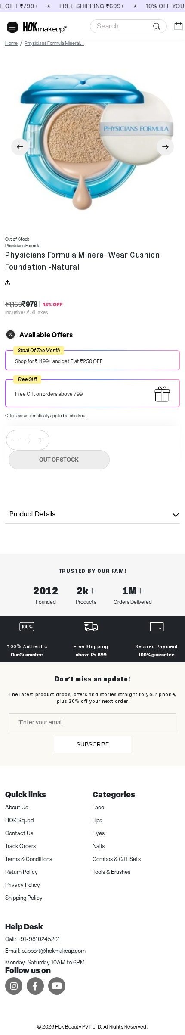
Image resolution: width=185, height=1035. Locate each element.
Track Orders (20, 846)
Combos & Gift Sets (116, 859)
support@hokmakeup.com (54, 950)
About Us (16, 807)
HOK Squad (19, 820)
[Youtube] (56, 985)
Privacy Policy (22, 885)
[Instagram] (13, 985)
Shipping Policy (24, 897)
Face (98, 807)
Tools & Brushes (111, 872)
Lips (97, 820)
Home (11, 43)
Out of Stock (59, 459)
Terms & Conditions (28, 859)
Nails (98, 846)
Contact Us (19, 833)
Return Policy (21, 872)
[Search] (128, 26)
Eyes (98, 833)
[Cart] (178, 26)
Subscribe (93, 744)
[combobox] (128, 26)
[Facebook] (35, 985)
